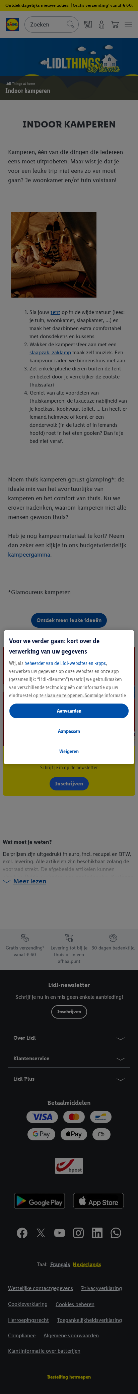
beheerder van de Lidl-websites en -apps (65, 663)
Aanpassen (69, 731)
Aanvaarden (69, 711)
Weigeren (69, 751)
